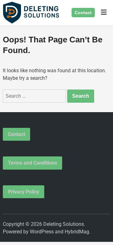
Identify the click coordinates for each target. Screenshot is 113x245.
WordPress (42, 232)
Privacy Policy (23, 192)
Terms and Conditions (32, 163)
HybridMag (77, 232)
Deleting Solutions (63, 224)
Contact (83, 12)
